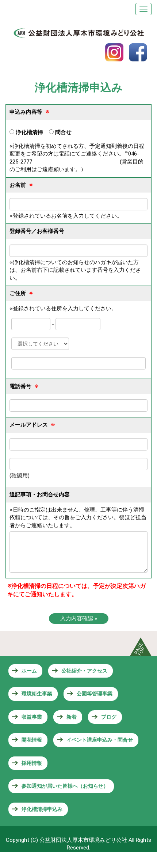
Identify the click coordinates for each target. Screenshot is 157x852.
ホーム (29, 671)
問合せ (63, 132)
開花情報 (32, 740)
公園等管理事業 (94, 693)
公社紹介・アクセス (84, 671)
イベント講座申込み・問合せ (99, 740)
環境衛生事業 (37, 693)
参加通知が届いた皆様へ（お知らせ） (65, 786)
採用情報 (32, 763)
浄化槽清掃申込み (42, 809)
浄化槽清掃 (28, 132)
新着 (71, 717)
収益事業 (32, 717)
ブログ (108, 717)
